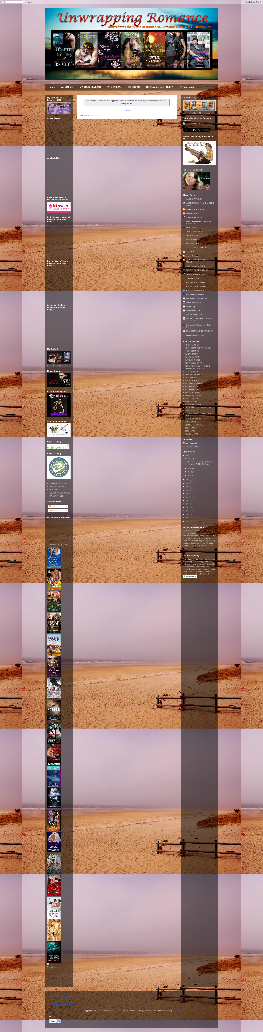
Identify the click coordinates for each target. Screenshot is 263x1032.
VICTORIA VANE (191, 434)
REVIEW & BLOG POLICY (159, 87)
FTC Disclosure (203, 545)
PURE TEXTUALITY (194, 278)
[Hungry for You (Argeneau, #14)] (54, 962)
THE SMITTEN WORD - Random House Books (199, 319)
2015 (188, 507)
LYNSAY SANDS (191, 398)
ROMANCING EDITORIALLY (196, 419)
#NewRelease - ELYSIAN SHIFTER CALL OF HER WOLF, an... (200, 463)
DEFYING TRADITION (193, 363)
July (189, 468)
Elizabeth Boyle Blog (194, 217)
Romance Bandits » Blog (195, 282)
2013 (188, 514)
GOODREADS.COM (192, 374)
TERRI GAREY (191, 428)
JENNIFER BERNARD (193, 380)
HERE (201, 574)
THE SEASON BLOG (194, 314)
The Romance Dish (193, 310)
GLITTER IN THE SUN (195, 231)
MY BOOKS (134, 87)
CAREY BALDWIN (192, 357)
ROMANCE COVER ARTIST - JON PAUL (198, 414)
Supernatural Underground (196, 298)
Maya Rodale (191, 251)
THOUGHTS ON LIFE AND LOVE (199, 331)
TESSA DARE (190, 431)
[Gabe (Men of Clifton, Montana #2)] (54, 632)
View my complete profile (192, 446)
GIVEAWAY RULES (56, 496)
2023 (188, 479)
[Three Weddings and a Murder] (54, 851)
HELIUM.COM (190, 377)
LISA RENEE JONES (193, 395)
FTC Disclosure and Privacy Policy (62, 1004)
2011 (188, 521)
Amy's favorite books (57, 545)
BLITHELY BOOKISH (195, 209)
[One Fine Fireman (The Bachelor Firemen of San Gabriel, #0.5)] (54, 589)
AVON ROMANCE (192, 351)
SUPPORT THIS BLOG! (58, 483)
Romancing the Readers (195, 294)
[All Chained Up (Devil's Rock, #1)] (54, 765)
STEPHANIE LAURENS (194, 425)
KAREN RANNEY (193, 239)
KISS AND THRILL (193, 243)
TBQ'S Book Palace (193, 302)
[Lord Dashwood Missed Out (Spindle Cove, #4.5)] (54, 918)
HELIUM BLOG (192, 235)
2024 (188, 456)
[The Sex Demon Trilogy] (54, 676)
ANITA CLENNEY (192, 345)
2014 (188, 511)
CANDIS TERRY (191, 354)
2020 (188, 490)
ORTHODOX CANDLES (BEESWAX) (199, 407)
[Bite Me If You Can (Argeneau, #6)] (54, 787)
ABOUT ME (67, 87)
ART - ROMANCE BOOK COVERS (198, 348)
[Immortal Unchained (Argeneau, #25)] (54, 830)
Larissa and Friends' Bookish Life (199, 247)
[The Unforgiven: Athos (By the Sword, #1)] (54, 969)
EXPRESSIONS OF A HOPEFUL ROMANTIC (198, 222)
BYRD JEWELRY (193, 213)
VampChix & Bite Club (195, 335)
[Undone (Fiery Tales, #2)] (54, 895)
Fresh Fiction (191, 227)
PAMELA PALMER (192, 410)
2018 (188, 497)
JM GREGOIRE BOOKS (194, 383)
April (190, 472)
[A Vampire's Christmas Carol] (54, 697)
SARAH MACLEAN (192, 422)
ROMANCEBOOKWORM (196, 290)
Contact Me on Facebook (58, 996)
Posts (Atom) (94, 115)
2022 (188, 483)
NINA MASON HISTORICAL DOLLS (197, 260)
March (190, 475)
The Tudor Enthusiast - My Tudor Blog (199, 325)
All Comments (56, 510)
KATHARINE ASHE (192, 389)
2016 (188, 504)
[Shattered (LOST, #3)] (54, 743)
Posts (53, 506)
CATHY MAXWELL (192, 360)
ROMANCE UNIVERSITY (196, 286)
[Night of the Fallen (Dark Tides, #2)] (54, 807)
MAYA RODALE (191, 401)
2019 (188, 493)
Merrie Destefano (192, 255)
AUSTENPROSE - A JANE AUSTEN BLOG (200, 204)
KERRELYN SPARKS (193, 392)
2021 (188, 486)
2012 (188, 518)
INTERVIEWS (114, 87)
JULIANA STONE (191, 386)
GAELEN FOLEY (191, 371)
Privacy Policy (186, 87)
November (192, 459)
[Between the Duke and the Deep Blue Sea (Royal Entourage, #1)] (54, 568)
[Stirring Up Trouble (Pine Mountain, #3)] (54, 655)
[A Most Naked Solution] (54, 940)
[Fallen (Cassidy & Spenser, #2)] (54, 719)
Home (51, 87)
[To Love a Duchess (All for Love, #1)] (54, 611)
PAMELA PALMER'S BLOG (197, 270)
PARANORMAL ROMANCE (197, 274)
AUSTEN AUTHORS (194, 198)
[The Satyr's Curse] (54, 873)
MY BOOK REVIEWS (90, 87)
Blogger (176, 1010)
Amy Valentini (191, 443)
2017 (188, 500)
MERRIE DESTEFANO (193, 404)
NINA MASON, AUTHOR (195, 266)
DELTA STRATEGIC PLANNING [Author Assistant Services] (197, 367)
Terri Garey (190, 306)
